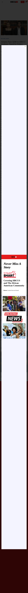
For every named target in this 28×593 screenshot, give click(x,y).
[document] (14, 296)
